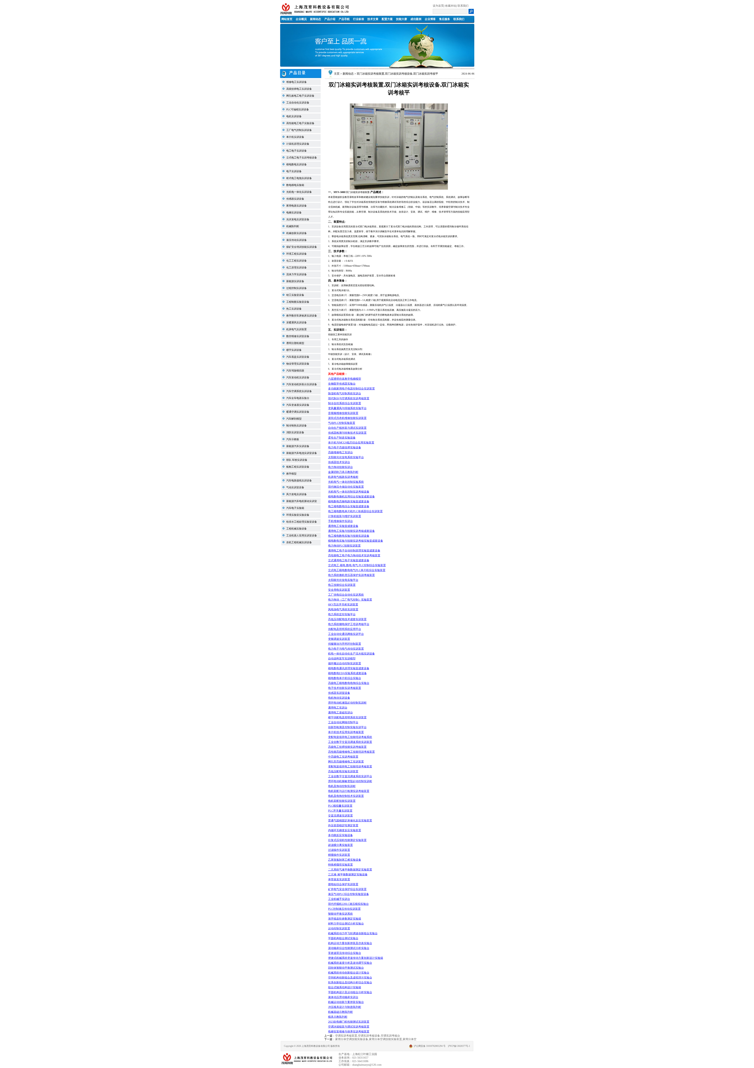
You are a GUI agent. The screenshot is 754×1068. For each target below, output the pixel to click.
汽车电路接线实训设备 (299, 480)
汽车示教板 (292, 439)
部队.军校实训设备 (296, 459)
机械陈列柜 (292, 226)
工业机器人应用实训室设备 (301, 535)
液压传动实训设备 (296, 240)
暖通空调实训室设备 (297, 411)
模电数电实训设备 (296, 164)
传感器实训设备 (295, 198)
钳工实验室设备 (295, 295)
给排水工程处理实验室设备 (301, 521)
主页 (336, 73)
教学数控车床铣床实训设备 (301, 315)
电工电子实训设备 (296, 150)
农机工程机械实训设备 (299, 542)
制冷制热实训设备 (296, 425)
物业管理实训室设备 (297, 363)
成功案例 (415, 19)
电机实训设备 (294, 116)
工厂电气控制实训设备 (299, 130)
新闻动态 (315, 19)
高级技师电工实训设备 (299, 88)
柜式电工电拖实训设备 (299, 178)
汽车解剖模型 (294, 418)
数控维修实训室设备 (297, 336)
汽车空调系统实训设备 (299, 391)
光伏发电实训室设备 (297, 219)
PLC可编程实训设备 (297, 109)
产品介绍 (329, 19)
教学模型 (291, 473)
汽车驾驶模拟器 (295, 370)
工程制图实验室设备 (297, 301)
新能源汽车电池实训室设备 (301, 453)
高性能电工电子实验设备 (300, 123)
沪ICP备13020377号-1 (459, 1046)
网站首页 (286, 19)
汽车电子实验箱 (295, 508)
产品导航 (344, 19)
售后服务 (444, 19)
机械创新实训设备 (296, 233)
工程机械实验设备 (296, 528)
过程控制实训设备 (296, 288)
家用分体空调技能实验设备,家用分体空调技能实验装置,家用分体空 (375, 1039)
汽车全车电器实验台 (297, 398)
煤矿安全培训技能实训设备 (301, 246)
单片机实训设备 (295, 136)
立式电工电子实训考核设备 (301, 157)
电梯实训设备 (294, 212)
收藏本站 (450, 5)
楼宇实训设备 (294, 349)
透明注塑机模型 (295, 343)
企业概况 (301, 19)
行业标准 (358, 19)
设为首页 (438, 5)
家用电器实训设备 (296, 205)
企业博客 (430, 19)
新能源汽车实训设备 (297, 446)
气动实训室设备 (295, 487)
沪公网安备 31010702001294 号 (429, 1046)
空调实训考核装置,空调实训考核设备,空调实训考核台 (367, 1035)
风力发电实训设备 (296, 494)
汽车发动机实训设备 (297, 377)
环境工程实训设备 (296, 253)
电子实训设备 (294, 171)
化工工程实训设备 (296, 260)
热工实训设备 (294, 308)
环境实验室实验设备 (297, 514)
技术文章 (372, 19)
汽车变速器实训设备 (297, 404)
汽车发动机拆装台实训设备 (301, 384)
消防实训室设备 (295, 432)
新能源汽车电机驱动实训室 (301, 501)
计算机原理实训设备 (297, 143)
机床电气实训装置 (296, 329)
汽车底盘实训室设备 (297, 356)
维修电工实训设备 (296, 81)
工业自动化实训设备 (297, 102)
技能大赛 (401, 19)
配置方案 (387, 19)
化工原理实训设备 (296, 267)
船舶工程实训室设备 (297, 466)
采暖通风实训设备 (296, 322)
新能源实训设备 (295, 281)
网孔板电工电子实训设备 (300, 95)
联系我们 (463, 5)
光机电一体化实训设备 (299, 191)
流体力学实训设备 (296, 274)
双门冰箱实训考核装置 (358, 192)
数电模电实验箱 (295, 185)
